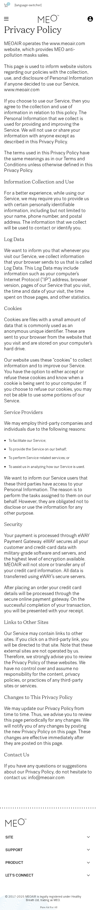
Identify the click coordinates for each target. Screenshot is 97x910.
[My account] (90, 18)
